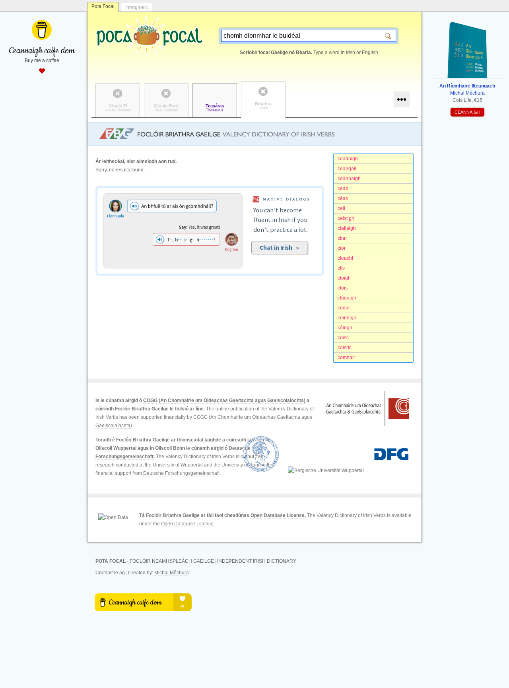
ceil (341, 208)
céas (343, 198)
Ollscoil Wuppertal (115, 448)
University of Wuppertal (178, 465)
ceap (343, 188)
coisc (343, 337)
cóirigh (345, 327)
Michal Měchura (171, 572)
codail (344, 308)
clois (343, 288)
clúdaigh (347, 298)
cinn (342, 238)
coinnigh (347, 318)
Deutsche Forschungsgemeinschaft (181, 473)
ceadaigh (348, 158)
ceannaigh (349, 178)
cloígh (344, 278)
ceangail (347, 168)
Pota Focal (103, 6)
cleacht (345, 258)
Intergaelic (136, 7)
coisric (345, 347)
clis (341, 268)
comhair (346, 357)
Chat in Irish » (279, 247)
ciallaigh (347, 228)
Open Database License (278, 515)
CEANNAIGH (467, 112)
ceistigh (346, 218)
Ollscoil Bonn (170, 448)
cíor (342, 248)
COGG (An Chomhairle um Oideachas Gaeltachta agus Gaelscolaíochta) (224, 400)
